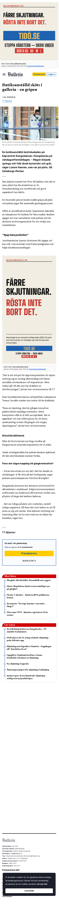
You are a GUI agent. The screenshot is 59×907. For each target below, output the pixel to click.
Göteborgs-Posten (13, 171)
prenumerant (27, 547)
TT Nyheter (7, 101)
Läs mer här (42, 884)
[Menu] (4, 74)
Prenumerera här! (11, 869)
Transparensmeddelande (35, 66)
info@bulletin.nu (16, 853)
